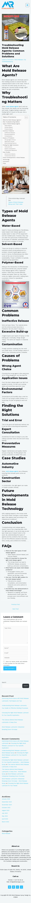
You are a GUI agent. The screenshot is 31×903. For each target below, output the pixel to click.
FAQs (4, 163)
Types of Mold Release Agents (11, 123)
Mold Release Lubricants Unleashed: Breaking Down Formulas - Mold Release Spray (14, 781)
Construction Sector (10, 155)
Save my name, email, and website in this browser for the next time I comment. (15, 663)
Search (4, 682)
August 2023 (5, 810)
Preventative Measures (11, 150)
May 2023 (5, 816)
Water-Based (8, 125)
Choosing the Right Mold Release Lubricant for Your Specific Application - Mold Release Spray (15, 762)
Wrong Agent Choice (10, 139)
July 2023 (5, 813)
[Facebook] (9, 887)
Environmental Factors (10, 143)
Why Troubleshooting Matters (11, 122)
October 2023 (6, 807)
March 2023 (5, 822)
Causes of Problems (8, 138)
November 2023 (7, 805)
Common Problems (8, 131)
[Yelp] (21, 887)
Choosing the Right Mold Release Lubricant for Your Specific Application (14, 746)
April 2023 (5, 819)
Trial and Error (8, 147)
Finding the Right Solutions (10, 145)
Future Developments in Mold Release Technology (14, 158)
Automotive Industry (10, 154)
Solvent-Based (8, 127)
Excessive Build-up (10, 134)
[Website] (15, 658)
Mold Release (19, 59)
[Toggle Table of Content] (25, 117)
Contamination (8, 136)
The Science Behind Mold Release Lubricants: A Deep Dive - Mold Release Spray (14, 772)
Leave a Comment (7, 59)
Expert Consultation (10, 148)
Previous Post (15, 604)
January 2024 (6, 799)
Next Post (15, 609)
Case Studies (6, 152)
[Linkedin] (13, 887)
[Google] (17, 887)
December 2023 (7, 802)
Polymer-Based (9, 129)
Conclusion (6, 161)
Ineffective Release (10, 132)
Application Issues (9, 141)
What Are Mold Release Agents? (12, 120)
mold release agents (12, 106)
